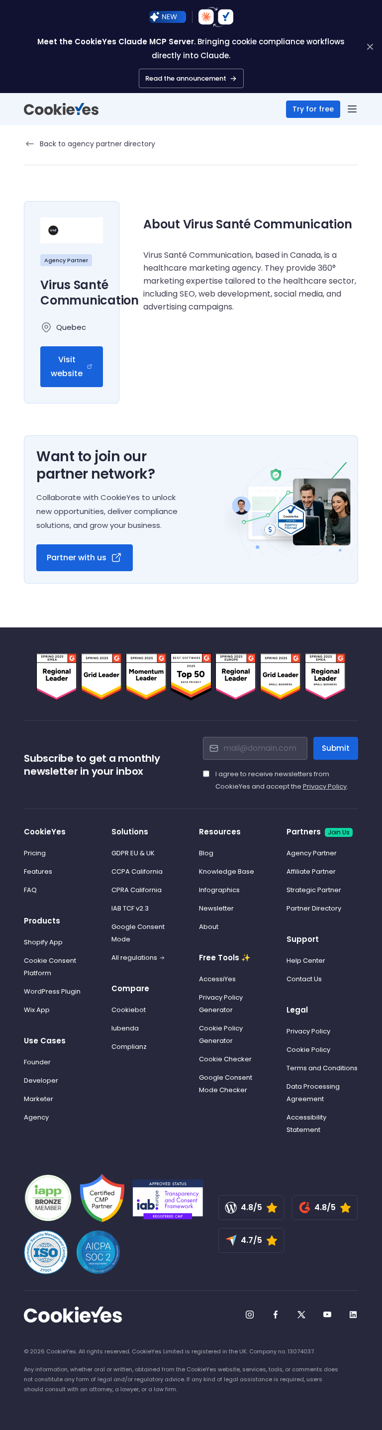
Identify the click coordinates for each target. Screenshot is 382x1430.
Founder (37, 1062)
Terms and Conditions (322, 1068)
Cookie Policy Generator (221, 1034)
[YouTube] (327, 1315)
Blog (206, 853)
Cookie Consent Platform (50, 967)
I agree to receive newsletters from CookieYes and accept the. (281, 780)
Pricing (35, 853)
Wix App (37, 1010)
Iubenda (125, 1028)
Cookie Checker (225, 1059)
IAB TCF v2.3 (130, 908)
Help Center (305, 960)
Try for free (313, 109)
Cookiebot (128, 1010)
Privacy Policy (325, 786)
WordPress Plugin (52, 991)
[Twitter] (301, 1315)
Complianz (129, 1046)
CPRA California (136, 890)
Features (38, 871)
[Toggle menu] (352, 109)
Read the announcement (185, 78)
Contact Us (304, 979)
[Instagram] (250, 1315)
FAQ (30, 890)
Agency (36, 1117)
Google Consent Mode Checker (225, 1084)
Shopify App (43, 942)
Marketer (38, 1099)
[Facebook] (276, 1315)
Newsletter (216, 908)
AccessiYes (217, 979)
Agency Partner (311, 853)
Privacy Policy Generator (221, 1004)
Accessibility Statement (306, 1123)
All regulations (134, 957)
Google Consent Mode (138, 933)
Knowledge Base (226, 871)
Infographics (219, 890)
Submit (336, 748)
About (208, 926)
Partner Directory (313, 908)
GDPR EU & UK (133, 853)
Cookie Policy (308, 1049)
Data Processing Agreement (313, 1093)
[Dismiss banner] (370, 47)
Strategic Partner (313, 890)
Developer (41, 1080)
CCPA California (137, 871)
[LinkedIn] (353, 1315)
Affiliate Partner (311, 871)
